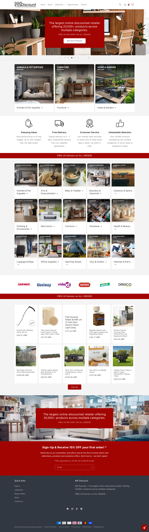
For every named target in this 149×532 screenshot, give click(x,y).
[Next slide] (83, 57)
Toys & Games (96, 262)
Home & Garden (106, 107)
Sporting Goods (73, 262)
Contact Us (19, 501)
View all (74, 387)
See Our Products (74, 41)
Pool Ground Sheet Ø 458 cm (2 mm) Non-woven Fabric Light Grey (73, 322)
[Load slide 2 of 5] (68, 57)
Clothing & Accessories (23, 227)
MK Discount (24, 527)
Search (17, 486)
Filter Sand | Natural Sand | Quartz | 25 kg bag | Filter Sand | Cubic (50, 332)
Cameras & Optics (123, 190)
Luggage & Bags (25, 262)
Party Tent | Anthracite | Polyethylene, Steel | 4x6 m (74, 372)
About (17, 497)
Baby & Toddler (73, 190)
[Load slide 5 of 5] (78, 57)
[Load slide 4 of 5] (75, 57)
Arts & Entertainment (48, 192)
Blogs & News (20, 493)
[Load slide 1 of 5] (65, 57)
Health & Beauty (122, 226)
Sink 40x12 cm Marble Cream (97, 371)
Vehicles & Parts (122, 262)
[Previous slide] (59, 57)
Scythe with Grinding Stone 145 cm (25, 331)
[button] (60, 4)
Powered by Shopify (35, 527)
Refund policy (87, 527)
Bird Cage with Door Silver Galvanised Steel (25, 371)
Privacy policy (75, 527)
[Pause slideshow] (89, 57)
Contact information (50, 527)
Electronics (46, 226)
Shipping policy (99, 527)
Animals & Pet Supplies (28, 107)
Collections (19, 490)
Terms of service (64, 527)
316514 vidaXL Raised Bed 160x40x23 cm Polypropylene (49, 372)
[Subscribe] (91, 467)
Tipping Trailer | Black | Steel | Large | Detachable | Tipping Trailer (122, 373)
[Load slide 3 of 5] (71, 57)
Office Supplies (49, 262)
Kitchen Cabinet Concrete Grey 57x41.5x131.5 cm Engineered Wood (120, 333)
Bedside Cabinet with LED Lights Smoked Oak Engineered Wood (98, 332)
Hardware (94, 226)
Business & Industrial (95, 192)
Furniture (61, 107)
